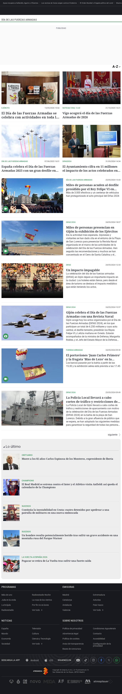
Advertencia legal (70, 633)
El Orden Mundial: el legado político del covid (96, 3)
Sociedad (5, 644)
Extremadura (99, 595)
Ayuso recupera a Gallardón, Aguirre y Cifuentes (20, 3)
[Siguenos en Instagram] (93, 660)
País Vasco (98, 605)
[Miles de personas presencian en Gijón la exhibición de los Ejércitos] (32, 238)
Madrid (65, 595)
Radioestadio (7, 610)
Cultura (35, 633)
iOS (51, 660)
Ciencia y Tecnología (41, 638)
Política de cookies (70, 638)
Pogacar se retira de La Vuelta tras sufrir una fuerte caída (56, 560)
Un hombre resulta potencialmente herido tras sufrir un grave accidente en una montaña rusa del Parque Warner (70, 537)
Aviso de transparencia (73, 644)
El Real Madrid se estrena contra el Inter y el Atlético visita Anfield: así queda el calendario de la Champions (70, 486)
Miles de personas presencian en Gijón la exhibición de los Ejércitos (92, 229)
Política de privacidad (72, 628)
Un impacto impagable (83, 270)
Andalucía (67, 605)
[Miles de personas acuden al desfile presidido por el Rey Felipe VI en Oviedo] (32, 195)
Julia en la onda (8, 600)
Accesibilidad (99, 638)
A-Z (115, 66)
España (4, 628)
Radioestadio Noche (41, 595)
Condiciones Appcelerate (104, 628)
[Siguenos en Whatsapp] (117, 660)
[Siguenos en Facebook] (101, 660)
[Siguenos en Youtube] (78, 660)
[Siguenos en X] (109, 660)
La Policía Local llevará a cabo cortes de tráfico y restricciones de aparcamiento (92, 402)
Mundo (4, 633)
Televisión (36, 628)
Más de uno (6, 595)
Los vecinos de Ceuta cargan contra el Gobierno (59, 3)
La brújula (6, 605)
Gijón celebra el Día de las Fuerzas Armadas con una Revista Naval (91, 314)
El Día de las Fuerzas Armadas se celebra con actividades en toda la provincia (29, 117)
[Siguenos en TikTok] (86, 660)
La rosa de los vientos (42, 600)
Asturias (97, 600)
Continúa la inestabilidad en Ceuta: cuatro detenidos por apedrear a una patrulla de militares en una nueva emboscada (65, 511)
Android (34, 660)
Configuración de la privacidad (102, 645)
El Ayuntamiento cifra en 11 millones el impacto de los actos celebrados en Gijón (90, 171)
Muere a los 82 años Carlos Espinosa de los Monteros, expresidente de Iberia (67, 458)
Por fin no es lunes (40, 605)
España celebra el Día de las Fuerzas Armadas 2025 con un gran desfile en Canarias (28, 171)
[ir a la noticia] (11, 462)
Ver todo (36, 610)
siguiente (112, 434)
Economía (6, 638)
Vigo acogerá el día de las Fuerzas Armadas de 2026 (87, 115)
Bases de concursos (71, 649)
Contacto (97, 633)
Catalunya (67, 600)
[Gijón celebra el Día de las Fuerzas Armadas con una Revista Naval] (32, 323)
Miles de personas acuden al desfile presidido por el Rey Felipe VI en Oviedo (92, 189)
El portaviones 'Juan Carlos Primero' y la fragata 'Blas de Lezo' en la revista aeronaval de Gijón (93, 359)
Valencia (66, 610)
